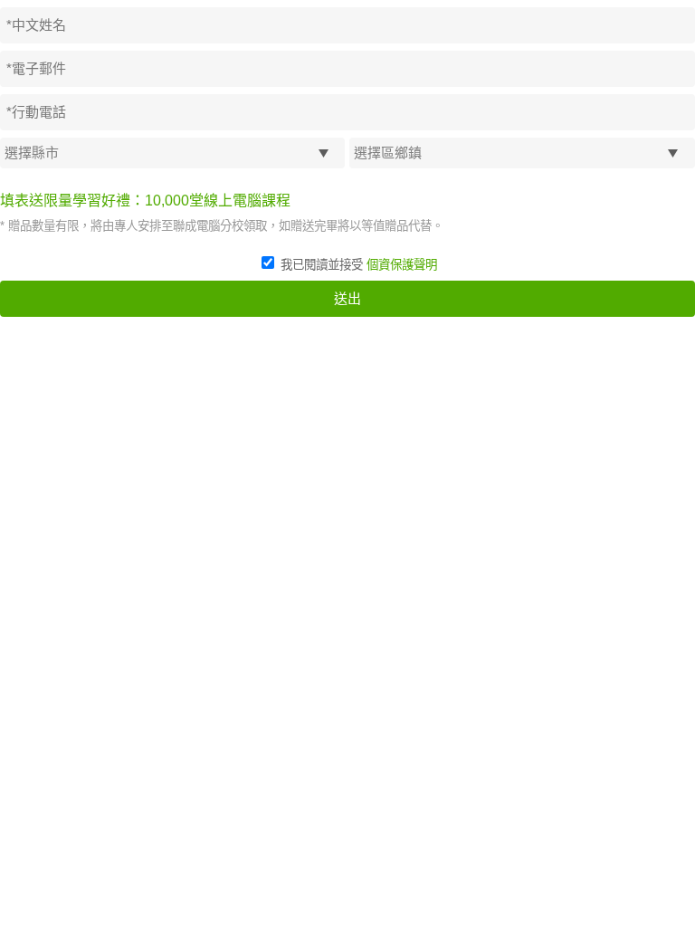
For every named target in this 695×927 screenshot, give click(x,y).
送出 (347, 298)
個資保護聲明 (402, 265)
